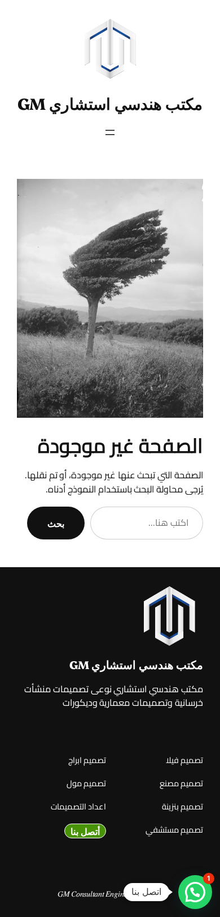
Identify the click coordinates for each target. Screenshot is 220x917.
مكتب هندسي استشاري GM (110, 103)
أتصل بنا (85, 831)
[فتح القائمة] (110, 132)
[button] (195, 892)
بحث (55, 523)
